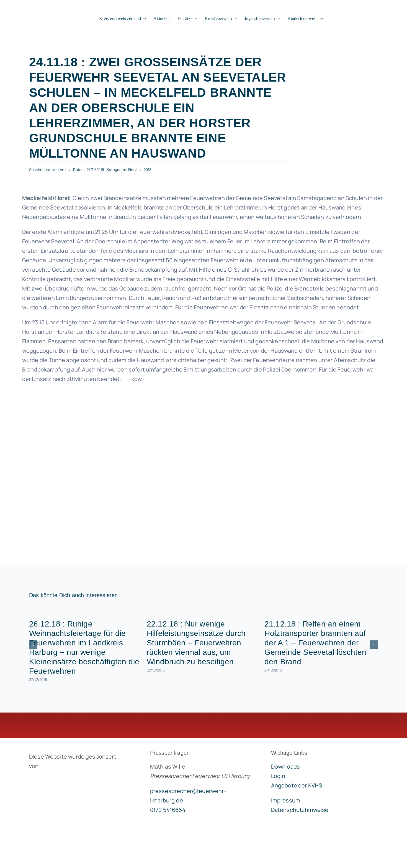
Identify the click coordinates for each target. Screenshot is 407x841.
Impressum (285, 800)
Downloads (285, 766)
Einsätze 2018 (139, 169)
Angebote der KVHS (296, 785)
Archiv (65, 169)
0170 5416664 (168, 810)
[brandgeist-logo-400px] (70, 779)
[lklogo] (42, 8)
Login (278, 776)
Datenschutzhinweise (300, 810)
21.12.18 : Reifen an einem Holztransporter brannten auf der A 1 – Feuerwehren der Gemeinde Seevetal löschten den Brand (315, 643)
